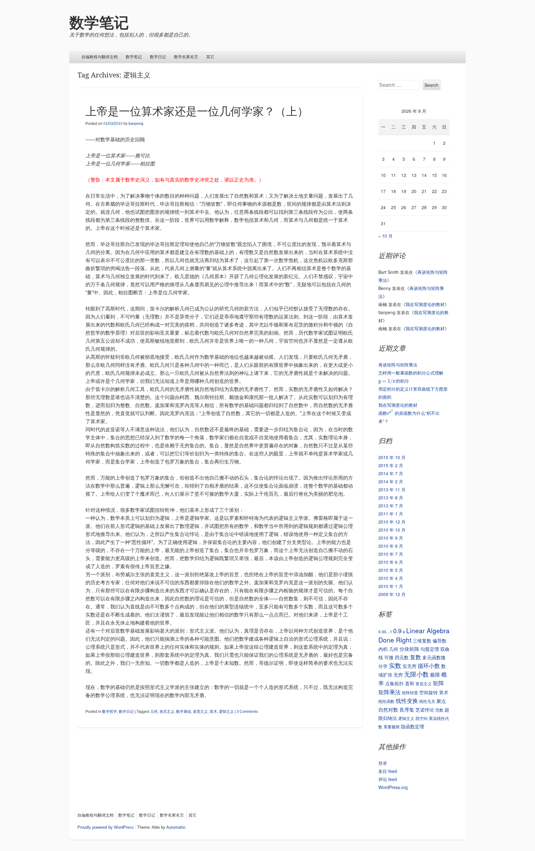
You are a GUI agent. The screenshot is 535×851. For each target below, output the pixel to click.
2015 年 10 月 (392, 457)
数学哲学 (109, 711)
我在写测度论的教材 (425, 304)
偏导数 (439, 640)
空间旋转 (428, 692)
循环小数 (429, 665)
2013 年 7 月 (390, 505)
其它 (210, 57)
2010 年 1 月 (390, 586)
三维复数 (422, 640)
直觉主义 (200, 711)
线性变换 (407, 700)
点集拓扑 (394, 683)
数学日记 (158, 57)
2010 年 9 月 (390, 538)
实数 (395, 665)
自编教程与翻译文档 (99, 57)
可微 (389, 657)
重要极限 (392, 727)
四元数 (402, 657)
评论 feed (387, 779)
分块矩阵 (409, 648)
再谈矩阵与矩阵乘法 (397, 365)
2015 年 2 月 (390, 465)
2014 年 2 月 (390, 481)
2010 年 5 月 (390, 570)
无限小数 (416, 673)
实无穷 (409, 666)
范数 (439, 710)
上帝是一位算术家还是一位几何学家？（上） (196, 111)
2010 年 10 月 (392, 530)
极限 (435, 674)
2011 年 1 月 (390, 514)
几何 (154, 711)
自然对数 (388, 709)
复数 (415, 657)
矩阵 (438, 683)
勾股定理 (429, 649)
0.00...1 (385, 631)
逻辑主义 (226, 711)
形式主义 (166, 711)
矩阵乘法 (389, 692)
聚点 (441, 701)
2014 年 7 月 (390, 473)
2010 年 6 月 (390, 562)
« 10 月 (385, 236)
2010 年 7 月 (390, 554)
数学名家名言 (186, 57)
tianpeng (135, 123)
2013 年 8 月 (390, 497)
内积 (383, 649)
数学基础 (183, 711)
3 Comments (247, 711)
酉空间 (421, 718)
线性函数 (386, 701)
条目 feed (387, 771)
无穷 (398, 674)
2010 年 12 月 (392, 522)
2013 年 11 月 (392, 489)
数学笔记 (99, 23)
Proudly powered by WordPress (105, 827)
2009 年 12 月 (392, 594)
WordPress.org (393, 787)
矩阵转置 (410, 692)
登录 (382, 763)
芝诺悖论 (424, 709)
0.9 (397, 630)
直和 (409, 683)
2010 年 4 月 (390, 578)
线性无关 (427, 701)
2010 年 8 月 (390, 546)
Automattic (176, 827)
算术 (213, 711)
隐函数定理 (412, 726)
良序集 (406, 709)
